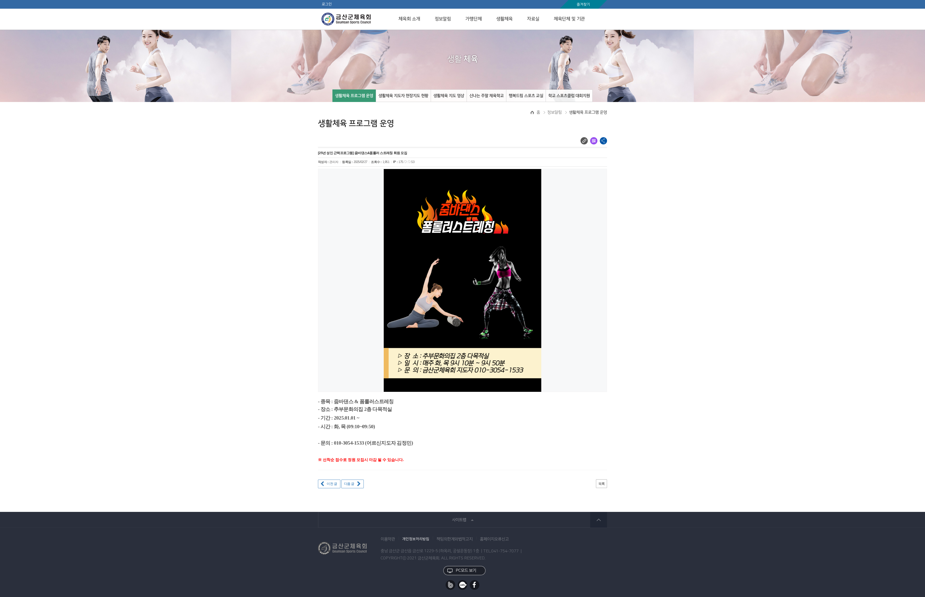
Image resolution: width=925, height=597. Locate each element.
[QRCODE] (593, 140)
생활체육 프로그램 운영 (354, 96)
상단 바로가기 (598, 520)
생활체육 (504, 18)
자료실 (533, 18)
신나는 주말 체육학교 (486, 96)
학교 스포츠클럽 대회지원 (569, 96)
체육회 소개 (409, 18)
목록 (601, 484)
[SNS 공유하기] (603, 140)
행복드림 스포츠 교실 (526, 96)
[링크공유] (584, 140)
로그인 (327, 4)
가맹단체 (473, 18)
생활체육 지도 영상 (448, 96)
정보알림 (443, 18)
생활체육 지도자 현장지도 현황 (403, 96)
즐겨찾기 (583, 4)
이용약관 (388, 539)
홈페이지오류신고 (494, 539)
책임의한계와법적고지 (454, 539)
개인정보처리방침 (415, 539)
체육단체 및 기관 (569, 18)
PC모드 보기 (466, 570)
